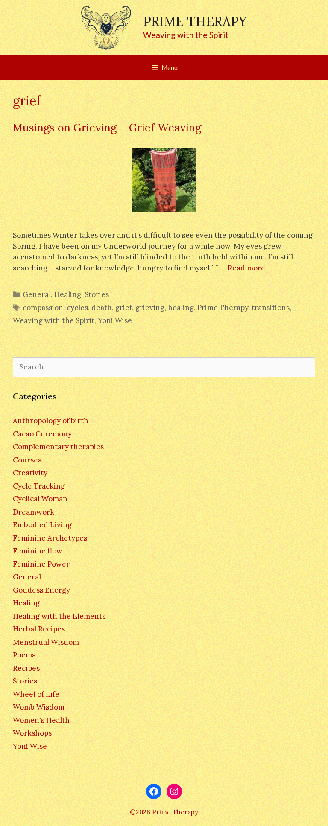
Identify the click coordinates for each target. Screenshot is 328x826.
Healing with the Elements (59, 616)
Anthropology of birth (50, 420)
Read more (246, 268)
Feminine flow (37, 551)
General (37, 294)
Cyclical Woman (40, 498)
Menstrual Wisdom (46, 642)
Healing (67, 294)
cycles (77, 307)
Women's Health (41, 720)
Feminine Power (41, 564)
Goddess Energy (41, 590)
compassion (43, 307)
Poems (24, 655)
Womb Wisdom (38, 707)
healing (181, 307)
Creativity (30, 472)
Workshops (32, 733)
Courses (27, 460)
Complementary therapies (58, 446)
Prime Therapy (222, 307)
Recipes (26, 668)
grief (123, 307)
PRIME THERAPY (195, 21)
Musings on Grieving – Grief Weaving (107, 127)
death (101, 307)
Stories (97, 294)
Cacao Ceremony (42, 434)
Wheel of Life (36, 694)
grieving (149, 307)
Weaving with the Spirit (53, 320)
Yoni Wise (115, 320)
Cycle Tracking (39, 486)
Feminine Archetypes (50, 538)
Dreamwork (33, 512)
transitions (271, 307)
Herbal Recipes (39, 629)
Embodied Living (42, 524)
